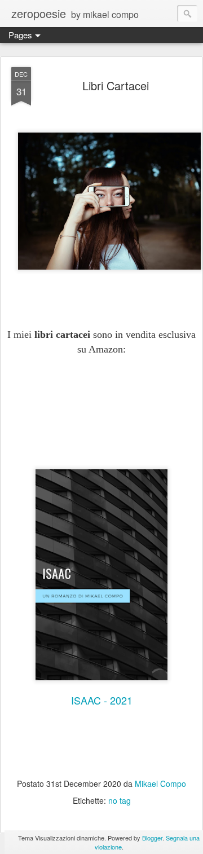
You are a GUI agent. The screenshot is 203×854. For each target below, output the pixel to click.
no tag (119, 800)
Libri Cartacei (115, 85)
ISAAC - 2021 (102, 700)
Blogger (152, 837)
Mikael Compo (160, 783)
